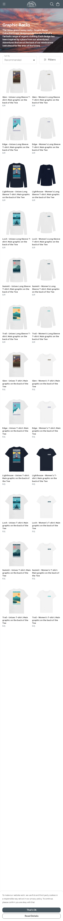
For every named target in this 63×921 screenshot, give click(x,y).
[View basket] (58, 4)
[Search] (52, 4)
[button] (34, 60)
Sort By (7, 56)
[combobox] (19, 60)
